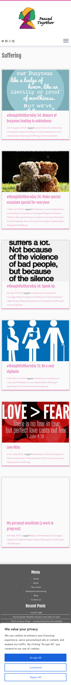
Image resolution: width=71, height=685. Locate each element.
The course (36, 587)
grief (23, 217)
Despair (47, 213)
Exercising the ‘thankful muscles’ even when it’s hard (36, 616)
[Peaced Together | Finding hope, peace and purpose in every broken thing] (35, 18)
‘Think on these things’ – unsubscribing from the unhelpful (36, 621)
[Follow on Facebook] (7, 41)
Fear (9, 458)
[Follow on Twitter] (3, 41)
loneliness (48, 131)
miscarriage (44, 221)
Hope (22, 131)
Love (57, 131)
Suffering (35, 135)
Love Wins (13, 447)
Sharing (24, 135)
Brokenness (38, 209)
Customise (35, 667)
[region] (35, 654)
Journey (49, 217)
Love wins (58, 458)
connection (12, 131)
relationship (13, 135)
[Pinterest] (14, 41)
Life (40, 131)
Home (36, 578)
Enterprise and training (36, 591)
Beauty (34, 535)
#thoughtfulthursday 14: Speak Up (31, 286)
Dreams (56, 213)
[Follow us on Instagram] (10, 41)
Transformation (49, 135)
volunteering (42, 386)
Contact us (36, 599)
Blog (36, 595)
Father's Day (13, 217)
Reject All (35, 677)
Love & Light (36, 612)
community (55, 127)
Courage (37, 213)
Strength (11, 225)
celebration (57, 209)
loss (27, 221)
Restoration (13, 462)
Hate (29, 458)
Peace (37, 539)
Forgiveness (19, 458)
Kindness (31, 131)
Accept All (36, 657)
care (37, 127)
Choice (44, 127)
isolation (39, 217)
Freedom (20, 539)
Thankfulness (13, 543)
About (36, 582)
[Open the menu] (66, 41)
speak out (35, 300)
